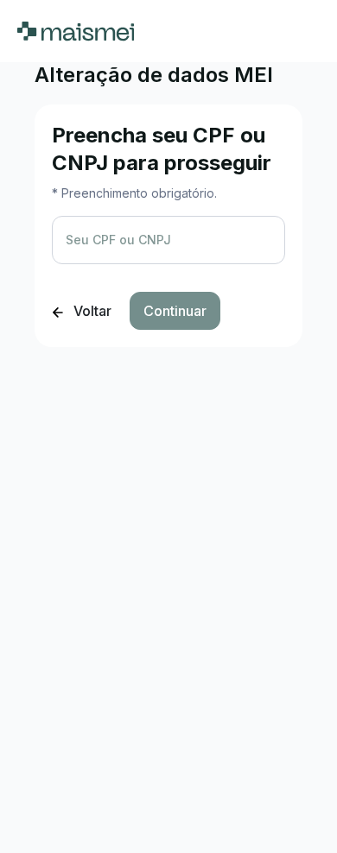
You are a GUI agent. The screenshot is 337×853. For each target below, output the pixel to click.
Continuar (175, 310)
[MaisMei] (75, 31)
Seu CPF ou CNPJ (118, 239)
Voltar (90, 310)
